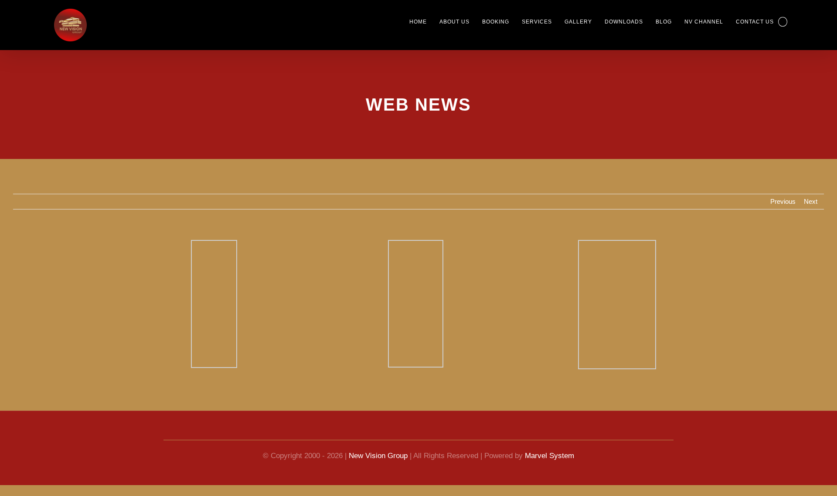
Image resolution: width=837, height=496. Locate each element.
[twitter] (434, 432)
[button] (782, 22)
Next (810, 202)
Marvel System (554, 456)
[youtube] (402, 432)
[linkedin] (418, 432)
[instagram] (449, 432)
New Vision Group (377, 456)
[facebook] (387, 432)
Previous (781, 202)
